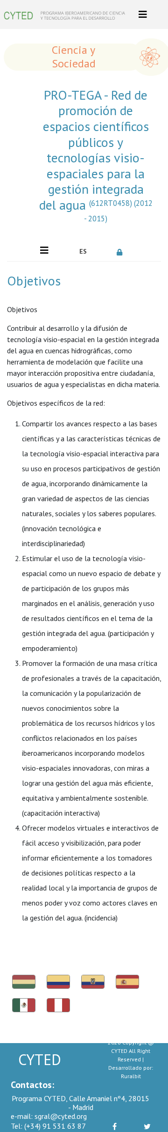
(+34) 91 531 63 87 (48, 1126)
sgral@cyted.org (49, 1116)
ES (83, 251)
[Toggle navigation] (143, 14)
